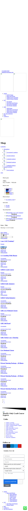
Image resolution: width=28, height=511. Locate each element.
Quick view (3, 251)
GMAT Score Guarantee (12, 97)
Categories (3, 146)
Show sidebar (4, 232)
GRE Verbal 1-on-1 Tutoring (9, 337)
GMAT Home (10, 95)
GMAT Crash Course (7, 269)
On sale (7, 205)
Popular (2, 244)
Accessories (3, 258)
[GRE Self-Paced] (9, 215)
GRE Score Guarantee (12, 111)
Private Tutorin (10, 505)
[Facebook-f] (5, 446)
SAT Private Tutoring (12, 105)
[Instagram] (8, 446)
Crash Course (13, 497)
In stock (8, 206)
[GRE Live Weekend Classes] (9, 218)
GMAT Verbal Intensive (8, 298)
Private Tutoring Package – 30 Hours (12, 363)
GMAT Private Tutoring (12, 99)
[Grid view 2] (1, 235)
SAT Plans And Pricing (12, 103)
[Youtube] (20, 446)
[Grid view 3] (3, 235)
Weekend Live (13, 495)
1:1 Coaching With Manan (9, 255)
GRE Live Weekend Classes (9, 310)
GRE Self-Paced (17, 215)
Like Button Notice (4, 259)
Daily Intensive (13, 494)
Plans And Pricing (11, 96)
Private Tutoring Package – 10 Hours (12, 376)
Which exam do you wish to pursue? (12, 464)
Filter (4, 180)
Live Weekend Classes (7, 350)
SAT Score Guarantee (12, 104)
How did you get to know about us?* (12, 468)
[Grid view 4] (6, 235)
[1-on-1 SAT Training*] (9, 212)
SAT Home (9, 101)
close (2, 172)
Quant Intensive (13, 501)
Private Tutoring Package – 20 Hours (12, 389)
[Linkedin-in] (12, 446)
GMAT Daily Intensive (7, 284)
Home (2, 225)
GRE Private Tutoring (12, 112)
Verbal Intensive (13, 499)
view (9, 259)
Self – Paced (12, 498)
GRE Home (9, 108)
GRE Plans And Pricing (12, 109)
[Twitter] (16, 446)
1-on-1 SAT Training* (18, 212)
